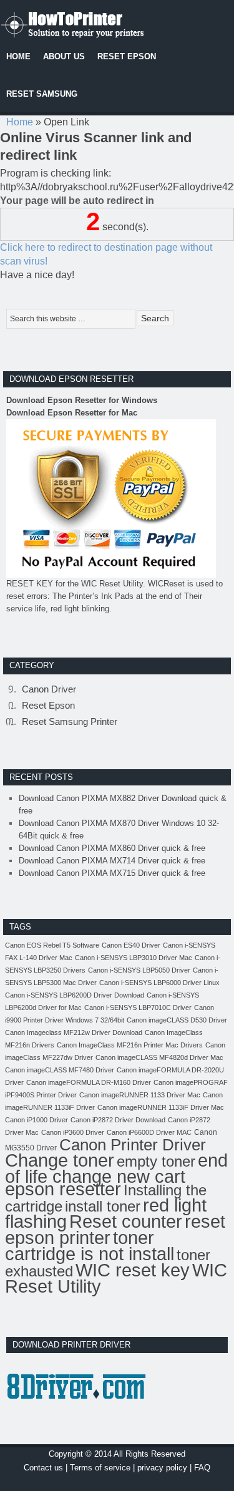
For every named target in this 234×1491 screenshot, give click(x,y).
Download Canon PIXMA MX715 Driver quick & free (112, 873)
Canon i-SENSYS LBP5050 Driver (139, 970)
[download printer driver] (78, 1410)
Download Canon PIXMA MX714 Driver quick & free (112, 860)
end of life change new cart (116, 1168)
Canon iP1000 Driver (36, 1120)
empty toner (156, 1161)
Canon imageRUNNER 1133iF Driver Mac (160, 1107)
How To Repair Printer (93, 21)
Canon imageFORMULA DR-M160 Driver (88, 1082)
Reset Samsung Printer (69, 721)
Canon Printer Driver (132, 1144)
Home (19, 122)
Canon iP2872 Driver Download (118, 1120)
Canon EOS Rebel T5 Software (52, 945)
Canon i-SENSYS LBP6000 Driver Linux (159, 982)
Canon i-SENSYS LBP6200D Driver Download (74, 995)
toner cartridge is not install (89, 1245)
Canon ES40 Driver (131, 945)
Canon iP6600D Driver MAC (149, 1132)
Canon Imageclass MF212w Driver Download (73, 1032)
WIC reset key (133, 1270)
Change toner (59, 1160)
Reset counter (125, 1221)
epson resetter (63, 1189)
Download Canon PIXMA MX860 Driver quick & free (112, 848)
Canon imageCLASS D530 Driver (177, 1020)
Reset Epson (48, 705)
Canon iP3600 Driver (72, 1132)
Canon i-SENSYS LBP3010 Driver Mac (133, 957)
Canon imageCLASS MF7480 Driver (59, 1070)
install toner (102, 1206)
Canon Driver (49, 689)
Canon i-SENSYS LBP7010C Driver (138, 1007)
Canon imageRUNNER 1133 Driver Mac (139, 1095)
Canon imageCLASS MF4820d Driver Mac (159, 1057)
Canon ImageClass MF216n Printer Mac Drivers (130, 1045)
